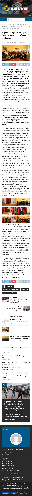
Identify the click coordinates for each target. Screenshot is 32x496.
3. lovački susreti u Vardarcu (17, 328)
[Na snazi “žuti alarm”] (5, 321)
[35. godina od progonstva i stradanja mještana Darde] (16, 398)
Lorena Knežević (25, 340)
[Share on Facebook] (3, 64)
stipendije (25, 289)
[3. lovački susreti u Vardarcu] (5, 329)
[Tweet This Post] (7, 64)
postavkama (27, 488)
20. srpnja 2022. (14, 321)
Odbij (13, 493)
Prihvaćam (5, 493)
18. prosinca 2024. (15, 340)
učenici (13, 293)
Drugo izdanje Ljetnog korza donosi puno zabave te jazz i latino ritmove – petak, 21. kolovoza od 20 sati (17, 418)
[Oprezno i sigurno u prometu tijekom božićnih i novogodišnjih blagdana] (5, 338)
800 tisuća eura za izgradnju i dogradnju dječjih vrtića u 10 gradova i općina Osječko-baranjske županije (15, 376)
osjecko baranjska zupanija (11, 289)
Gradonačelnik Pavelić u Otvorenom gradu (16, 412)
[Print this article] (21, 64)
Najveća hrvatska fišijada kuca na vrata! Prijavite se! (16, 362)
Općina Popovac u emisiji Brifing (13, 414)
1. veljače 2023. (7, 42)
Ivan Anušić (9, 286)
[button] (30, 15)
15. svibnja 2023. (14, 330)
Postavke (21, 493)
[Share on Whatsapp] (24, 64)
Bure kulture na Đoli (7, 351)
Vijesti (10, 24)
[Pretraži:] (16, 19)
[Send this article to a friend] (17, 64)
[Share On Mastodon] (28, 64)
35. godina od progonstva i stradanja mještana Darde (13, 403)
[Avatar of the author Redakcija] (16, 443)
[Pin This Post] (14, 64)
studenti (5, 293)
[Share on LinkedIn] (10, 64)
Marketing (4, 468)
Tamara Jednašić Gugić (19, 42)
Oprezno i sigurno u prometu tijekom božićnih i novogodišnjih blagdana (20, 337)
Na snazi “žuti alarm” (16, 319)
